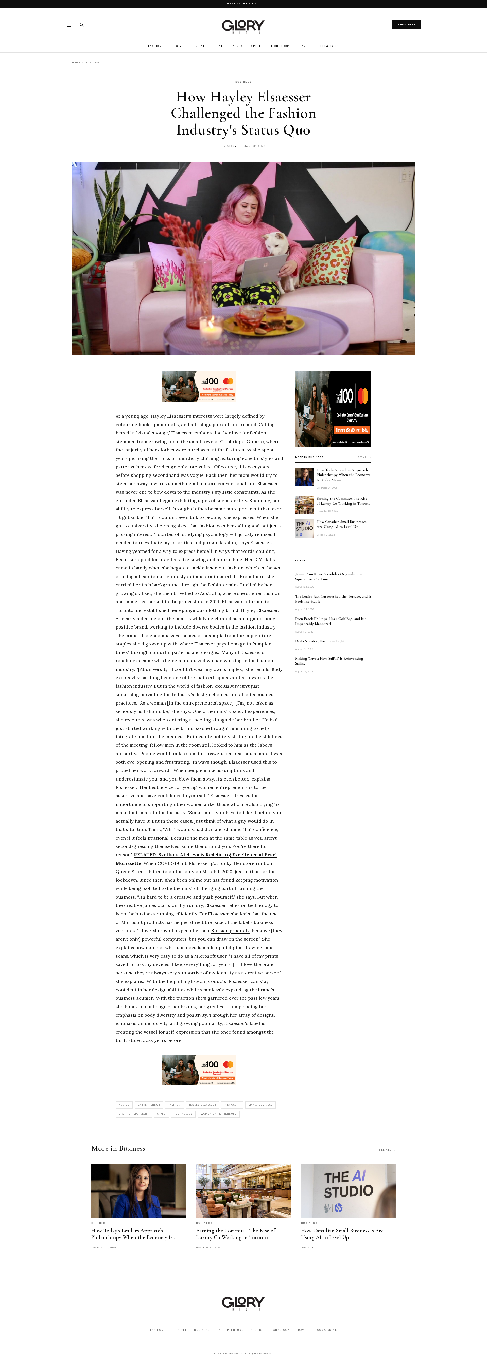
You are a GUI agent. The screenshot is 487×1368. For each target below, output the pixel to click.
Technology (280, 46)
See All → (387, 1149)
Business (201, 46)
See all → (364, 457)
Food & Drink (328, 46)
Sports (257, 46)
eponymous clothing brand (208, 610)
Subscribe (406, 24)
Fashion (154, 46)
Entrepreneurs (230, 46)
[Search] (81, 24)
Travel (304, 46)
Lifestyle (177, 46)
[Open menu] (69, 25)
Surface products (230, 931)
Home (76, 62)
